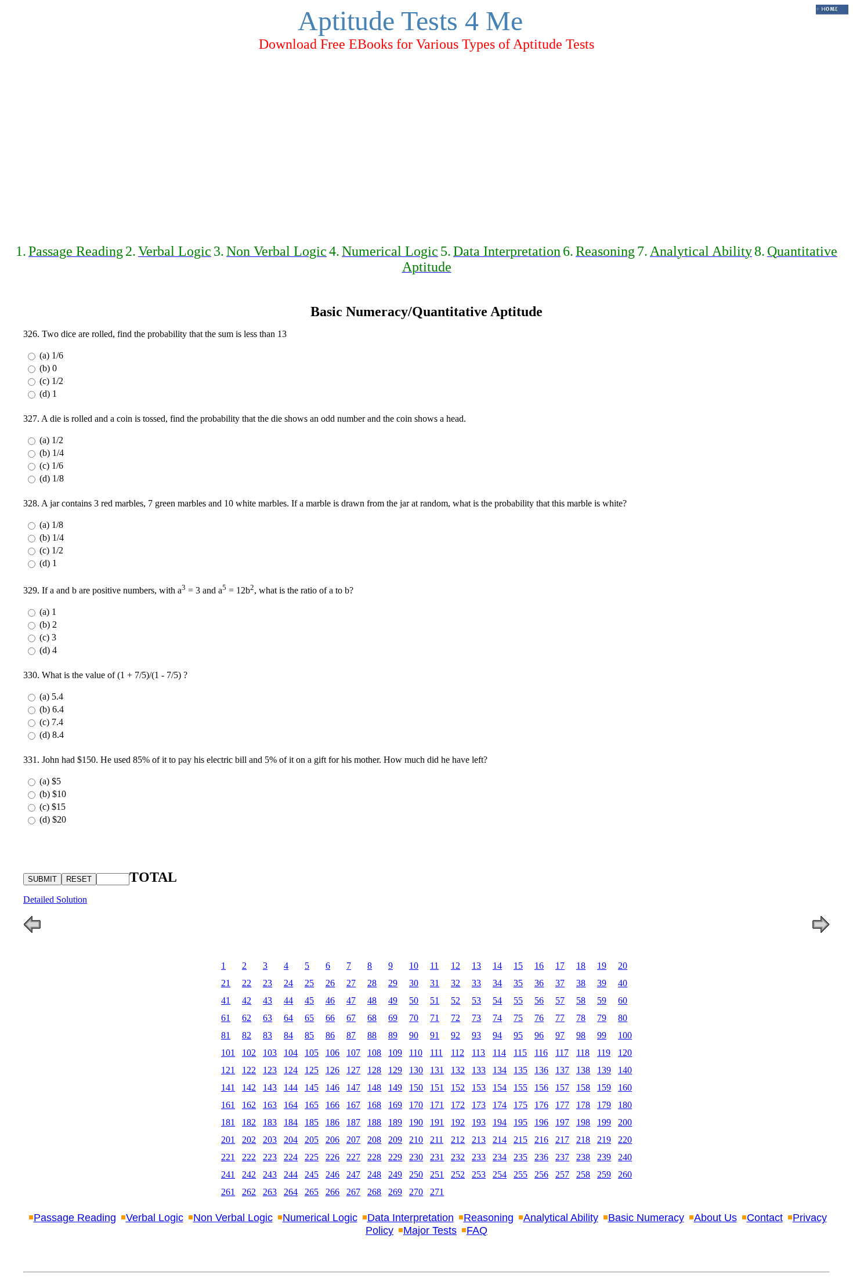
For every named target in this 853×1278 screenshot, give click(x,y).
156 (541, 1087)
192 (458, 1122)
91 (434, 1035)
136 (541, 1070)
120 (625, 1053)
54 (497, 1000)
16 (539, 966)
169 (395, 1105)
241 (228, 1174)
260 (625, 1174)
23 (267, 983)
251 (437, 1174)
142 (249, 1087)
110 (415, 1053)
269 (395, 1192)
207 (353, 1140)
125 (312, 1070)
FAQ (477, 1230)
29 (392, 983)
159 (604, 1087)
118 (583, 1053)
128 (374, 1070)
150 (416, 1087)
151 (437, 1087)
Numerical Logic (320, 1217)
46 (330, 1000)
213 (479, 1140)
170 (416, 1105)
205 (312, 1140)
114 (499, 1053)
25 (309, 983)
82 (246, 1035)
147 (353, 1087)
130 (416, 1070)
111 (436, 1053)
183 (270, 1122)
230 (416, 1157)
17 (560, 966)
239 (604, 1157)
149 (395, 1087)
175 (520, 1105)
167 (353, 1105)
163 (270, 1105)
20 (622, 966)
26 (330, 983)
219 (604, 1140)
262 (249, 1192)
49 (392, 1000)
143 (270, 1087)
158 (583, 1087)
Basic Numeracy (646, 1217)
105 (312, 1053)
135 (520, 1070)
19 (601, 966)
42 (246, 1000)
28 (372, 983)
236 (541, 1157)
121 (228, 1070)
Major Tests (430, 1230)
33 (476, 983)
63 (267, 1018)
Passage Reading (75, 1217)
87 (351, 1035)
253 (479, 1174)
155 (520, 1087)
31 (434, 983)
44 (288, 1000)
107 (353, 1053)
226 (332, 1157)
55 (518, 1000)
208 (374, 1140)
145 (312, 1087)
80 (622, 1018)
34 (497, 983)
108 (374, 1053)
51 (434, 1000)
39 (601, 983)
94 (497, 1035)
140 (625, 1070)
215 (520, 1140)
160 (625, 1087)
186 (332, 1122)
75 (518, 1018)
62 (246, 1018)
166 (332, 1105)
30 (413, 983)
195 (520, 1122)
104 (291, 1053)
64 (288, 1018)
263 (270, 1192)
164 (291, 1105)
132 (458, 1070)
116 (541, 1053)
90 (413, 1035)
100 (625, 1035)
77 (560, 1018)
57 (560, 1000)
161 (228, 1105)
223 (270, 1157)
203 (270, 1140)
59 (601, 1000)
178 (583, 1105)
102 (249, 1053)
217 (562, 1140)
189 (395, 1122)
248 (374, 1174)
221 (228, 1157)
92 (455, 1035)
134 (500, 1070)
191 (437, 1122)
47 (351, 1000)
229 (395, 1157)
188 (374, 1122)
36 (539, 983)
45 (309, 1000)
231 (437, 1157)
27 (351, 983)
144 (291, 1087)
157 (562, 1087)
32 (455, 983)
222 (249, 1157)
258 (583, 1174)
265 (312, 1192)
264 (291, 1192)
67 (351, 1018)
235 (520, 1157)
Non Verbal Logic (233, 1217)
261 (228, 1192)
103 (270, 1053)
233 (479, 1157)
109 (395, 1053)
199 (604, 1122)
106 (332, 1053)
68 (372, 1018)
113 (478, 1053)
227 (353, 1157)
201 (228, 1140)
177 (562, 1105)
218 (583, 1140)
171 (437, 1105)
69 (392, 1018)
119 (603, 1053)
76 (539, 1018)
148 (374, 1087)
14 (497, 966)
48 (372, 1000)
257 (562, 1174)
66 (330, 1018)
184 (291, 1122)
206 (332, 1140)
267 (353, 1192)
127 (353, 1070)
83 (267, 1035)
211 (436, 1140)
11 (434, 966)
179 (604, 1105)
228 (374, 1157)
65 (309, 1018)
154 (500, 1087)
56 (539, 1000)
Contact (765, 1217)
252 (458, 1174)
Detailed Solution (55, 899)
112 (457, 1053)
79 (601, 1018)
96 (539, 1035)
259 (604, 1174)
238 (583, 1157)
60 (622, 1000)
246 (332, 1174)
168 (374, 1105)
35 (518, 983)
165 (312, 1105)
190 (416, 1122)
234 (500, 1157)
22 (246, 983)
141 (228, 1087)
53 (476, 1000)
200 (625, 1122)
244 (291, 1174)
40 (622, 983)
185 (312, 1122)
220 (625, 1140)
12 (455, 966)
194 (500, 1122)
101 (228, 1053)
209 (395, 1140)
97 (560, 1035)
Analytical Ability (560, 1217)
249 (395, 1174)
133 (479, 1070)
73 (476, 1018)
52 (455, 1000)
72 (455, 1018)
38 (580, 983)
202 (249, 1140)
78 (580, 1018)
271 (437, 1192)
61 (225, 1018)
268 (374, 1192)
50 (413, 1000)
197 (562, 1122)
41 (225, 1000)
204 (291, 1140)
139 (604, 1070)
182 (249, 1122)
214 (500, 1140)
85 (309, 1035)
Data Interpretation (410, 1217)
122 (249, 1070)
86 (330, 1035)
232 (458, 1157)
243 (270, 1174)
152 (458, 1087)
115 (520, 1053)
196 (541, 1122)
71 (434, 1018)
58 (580, 1000)
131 (437, 1070)
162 (249, 1105)
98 (580, 1035)
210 (416, 1140)
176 (541, 1105)
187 (353, 1122)
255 (520, 1174)
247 (353, 1174)
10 (413, 966)
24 (288, 983)
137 (562, 1070)
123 (270, 1070)
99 (601, 1035)
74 (497, 1018)
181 (228, 1122)
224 (291, 1157)
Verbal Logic (154, 1217)
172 (458, 1105)
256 (541, 1174)
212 (458, 1140)
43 (267, 1000)
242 (249, 1174)
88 (372, 1035)
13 (476, 966)
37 (560, 983)
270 (416, 1192)
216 (541, 1140)
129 (395, 1070)
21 (225, 983)
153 (479, 1087)
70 (413, 1018)
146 (332, 1087)
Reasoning (489, 1217)
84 (288, 1035)
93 (476, 1035)
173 (479, 1105)
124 (291, 1070)
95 (518, 1035)
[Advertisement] (426, 142)
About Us (715, 1217)
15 (518, 966)
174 (500, 1105)
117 (562, 1053)
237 (562, 1157)
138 (583, 1070)
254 (500, 1174)
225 (312, 1157)
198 (583, 1122)
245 (312, 1174)
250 (416, 1174)
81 (225, 1035)
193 (479, 1122)
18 (580, 966)
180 (625, 1105)
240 (625, 1157)
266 (332, 1192)
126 (332, 1070)
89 (392, 1035)
